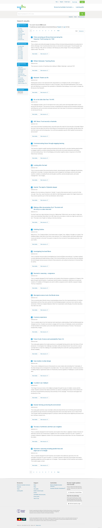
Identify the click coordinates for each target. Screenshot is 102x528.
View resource (43, 53)
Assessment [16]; (21, 39)
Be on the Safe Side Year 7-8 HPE (44, 99)
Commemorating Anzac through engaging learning (49, 143)
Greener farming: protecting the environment (47, 405)
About (35, 485)
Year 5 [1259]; (20, 53)
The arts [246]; (20, 78)
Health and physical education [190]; (21, 81)
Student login (67, 1)
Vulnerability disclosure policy (40, 494)
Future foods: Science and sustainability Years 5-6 (49, 339)
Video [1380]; (20, 30)
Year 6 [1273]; (20, 54)
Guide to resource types (38, 490)
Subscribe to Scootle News (76, 492)
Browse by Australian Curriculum (63, 7)
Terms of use (36, 498)
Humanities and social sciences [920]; (21, 69)
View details (34, 53)
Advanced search (81, 16)
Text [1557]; (20, 28)
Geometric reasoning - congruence (44, 273)
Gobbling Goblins (39, 229)
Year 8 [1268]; (20, 57)
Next (58, 30)
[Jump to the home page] (21, 7)
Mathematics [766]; (21, 74)
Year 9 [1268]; (20, 58)
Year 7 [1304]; (20, 55)
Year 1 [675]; (20, 47)
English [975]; (20, 67)
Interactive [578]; (21, 31)
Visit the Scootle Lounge (75, 503)
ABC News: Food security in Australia (45, 121)
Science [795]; (20, 71)
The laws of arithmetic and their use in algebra (48, 427)
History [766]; (20, 72)
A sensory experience (40, 317)
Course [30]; (20, 38)
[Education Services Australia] (21, 512)
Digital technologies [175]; (22, 83)
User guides (36, 488)
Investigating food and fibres (42, 251)
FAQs (35, 486)
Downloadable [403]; (21, 34)
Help (57, 1)
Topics (75, 16)
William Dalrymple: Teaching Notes (44, 61)
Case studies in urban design (42, 361)
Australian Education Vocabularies (57, 488)
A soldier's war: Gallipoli (41, 383)
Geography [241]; (21, 79)
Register (61, 1)
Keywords (71, 16)
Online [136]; (20, 35)
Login (82, 2)
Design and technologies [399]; (22, 76)
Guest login (74, 2)
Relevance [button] (81, 31)
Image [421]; (20, 32)
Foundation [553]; (21, 46)
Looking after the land (40, 165)
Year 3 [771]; (20, 50)
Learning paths (80, 7)
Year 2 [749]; (20, 49)
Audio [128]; (20, 36)
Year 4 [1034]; (20, 51)
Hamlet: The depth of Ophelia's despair (45, 187)
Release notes (38, 525)
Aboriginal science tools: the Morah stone (46, 295)
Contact (35, 492)
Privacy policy (36, 496)
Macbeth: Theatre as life (41, 77)
